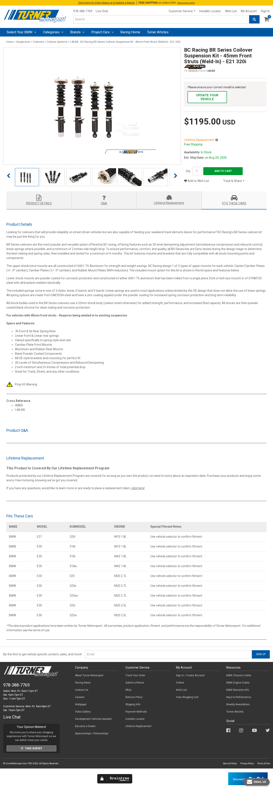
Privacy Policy (247, 763)
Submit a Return (134, 682)
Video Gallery (83, 711)
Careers (79, 697)
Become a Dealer (85, 726)
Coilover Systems (57, 41)
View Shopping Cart (187, 697)
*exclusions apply (186, 3)
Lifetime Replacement (138, 726)
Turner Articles (235, 711)
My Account (249, 11)
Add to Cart (223, 171)
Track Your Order (135, 675)
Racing (130, 32)
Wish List (231, 11)
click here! (138, 488)
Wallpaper (81, 704)
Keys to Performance (238, 697)
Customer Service (181, 11)
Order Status (106, 2)
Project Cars (100, 32)
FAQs (128, 689)
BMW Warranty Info (237, 689)
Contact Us (81, 689)
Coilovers (38, 41)
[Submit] (254, 19)
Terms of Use (263, 763)
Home (9, 41)
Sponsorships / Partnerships (91, 733)
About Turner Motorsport (89, 675)
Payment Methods (136, 711)
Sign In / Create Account (190, 675)
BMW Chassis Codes (238, 675)
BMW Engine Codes (238, 682)
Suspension (23, 41)
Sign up (261, 654)
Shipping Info (132, 704)
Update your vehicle (207, 97)
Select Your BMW (20, 32)
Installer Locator (210, 11)
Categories (51, 32)
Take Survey (33, 748)
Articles (157, 32)
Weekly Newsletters (238, 704)
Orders (180, 682)
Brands (75, 32)
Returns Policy (133, 697)
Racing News (83, 682)
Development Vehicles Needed (93, 718)
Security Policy (230, 763)
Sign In (265, 11)
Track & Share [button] (232, 181)
